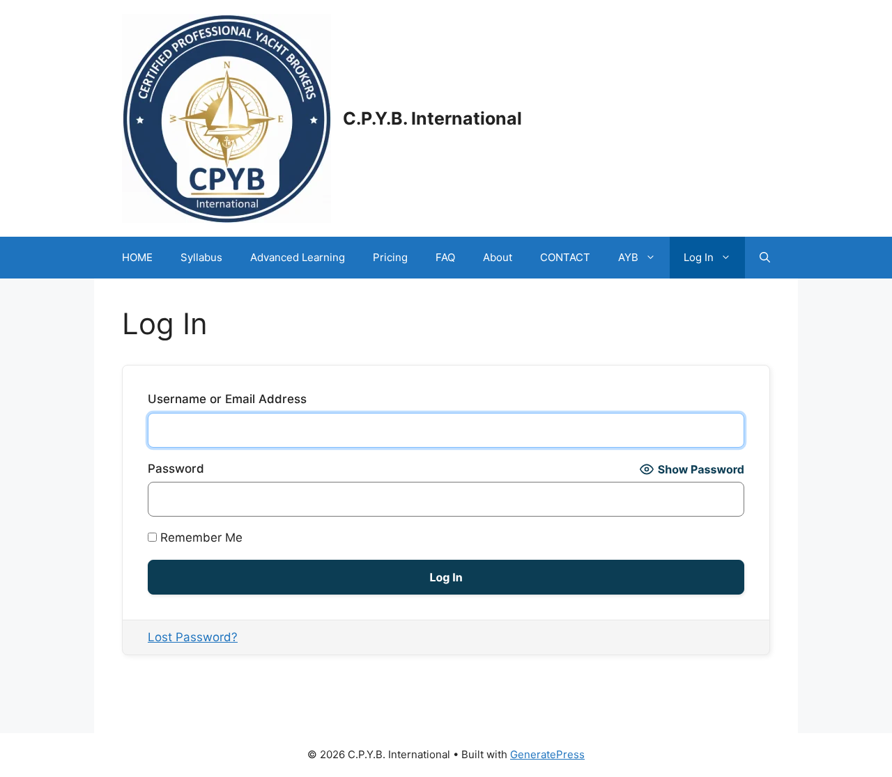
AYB (628, 257)
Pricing (390, 257)
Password (176, 469)
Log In (699, 257)
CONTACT (565, 257)
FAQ (445, 257)
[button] (765, 257)
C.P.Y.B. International (432, 118)
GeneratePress (547, 754)
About (497, 257)
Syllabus (201, 257)
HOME (137, 257)
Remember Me (200, 537)
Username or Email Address (227, 399)
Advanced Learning (297, 257)
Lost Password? (193, 637)
